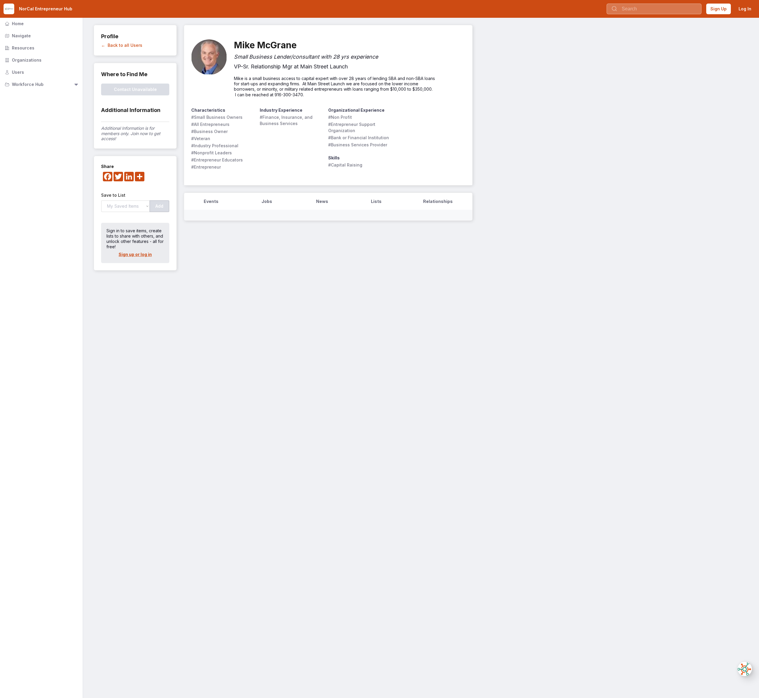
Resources (19, 47)
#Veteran (200, 138)
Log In (745, 8)
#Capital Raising (345, 164)
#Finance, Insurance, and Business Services (287, 120)
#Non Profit (340, 117)
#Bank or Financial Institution (358, 137)
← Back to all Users (121, 45)
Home (14, 23)
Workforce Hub (24, 84)
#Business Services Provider (357, 144)
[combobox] (654, 9)
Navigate (17, 35)
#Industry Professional (214, 145)
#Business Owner (209, 131)
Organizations (23, 60)
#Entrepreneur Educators (217, 159)
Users (14, 72)
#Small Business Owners (217, 117)
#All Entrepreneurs (210, 124)
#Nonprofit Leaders (211, 152)
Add (159, 206)
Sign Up (718, 8)
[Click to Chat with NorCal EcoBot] (745, 669)
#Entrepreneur (206, 166)
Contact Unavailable (135, 89)
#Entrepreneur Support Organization (352, 127)
